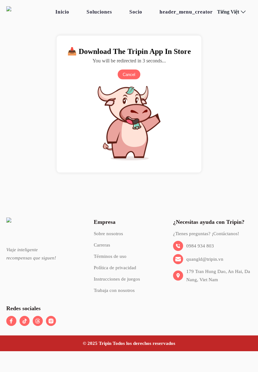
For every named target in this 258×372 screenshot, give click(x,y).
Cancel (129, 74)
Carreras (102, 244)
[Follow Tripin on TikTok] (25, 321)
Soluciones (99, 12)
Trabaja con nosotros (114, 290)
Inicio (62, 12)
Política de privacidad (115, 267)
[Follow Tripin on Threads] (38, 321)
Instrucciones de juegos (117, 279)
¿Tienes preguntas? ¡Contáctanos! (206, 233)
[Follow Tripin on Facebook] (11, 321)
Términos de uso (110, 256)
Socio (135, 12)
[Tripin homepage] (28, 11)
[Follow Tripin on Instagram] (51, 321)
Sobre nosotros (108, 233)
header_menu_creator (186, 12)
